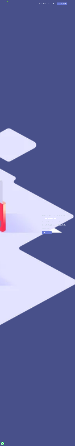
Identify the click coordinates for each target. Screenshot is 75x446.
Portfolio (53, 3)
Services (48, 3)
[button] (47, 232)
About (44, 3)
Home (40, 3)
